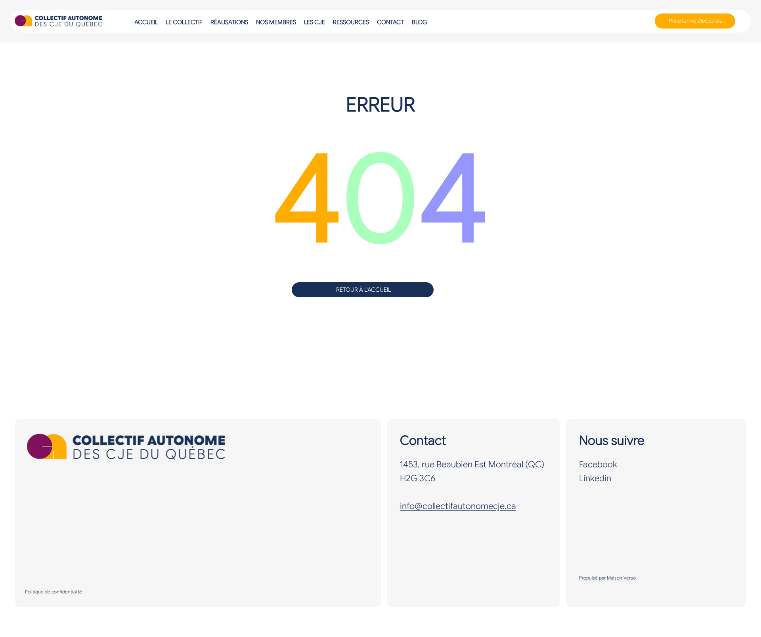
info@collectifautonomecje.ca (458, 506)
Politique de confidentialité (53, 592)
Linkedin (595, 478)
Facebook (598, 464)
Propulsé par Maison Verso (607, 578)
